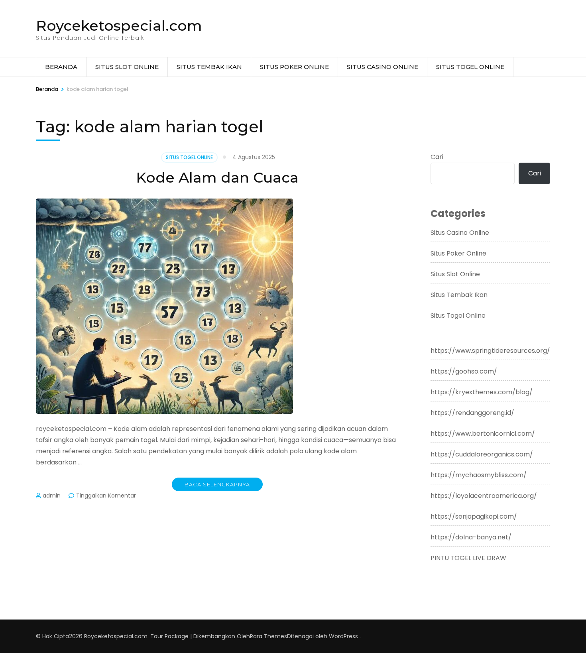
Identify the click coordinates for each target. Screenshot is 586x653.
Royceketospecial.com (119, 25)
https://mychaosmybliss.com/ (479, 475)
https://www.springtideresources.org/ (490, 350)
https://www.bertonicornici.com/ (483, 433)
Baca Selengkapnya (217, 484)
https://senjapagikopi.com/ (474, 516)
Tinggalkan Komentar (106, 496)
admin (52, 496)
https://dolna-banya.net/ (471, 537)
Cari (437, 156)
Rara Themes (268, 636)
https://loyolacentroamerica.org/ (484, 495)
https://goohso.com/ (464, 371)
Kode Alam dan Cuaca (217, 177)
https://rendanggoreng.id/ (472, 412)
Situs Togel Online (470, 67)
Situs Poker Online (294, 67)
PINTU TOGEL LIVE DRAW (468, 558)
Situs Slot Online (127, 67)
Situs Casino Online (382, 67)
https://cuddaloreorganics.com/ (482, 454)
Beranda (61, 67)
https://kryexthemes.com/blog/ (482, 392)
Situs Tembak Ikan (209, 67)
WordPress (343, 636)
